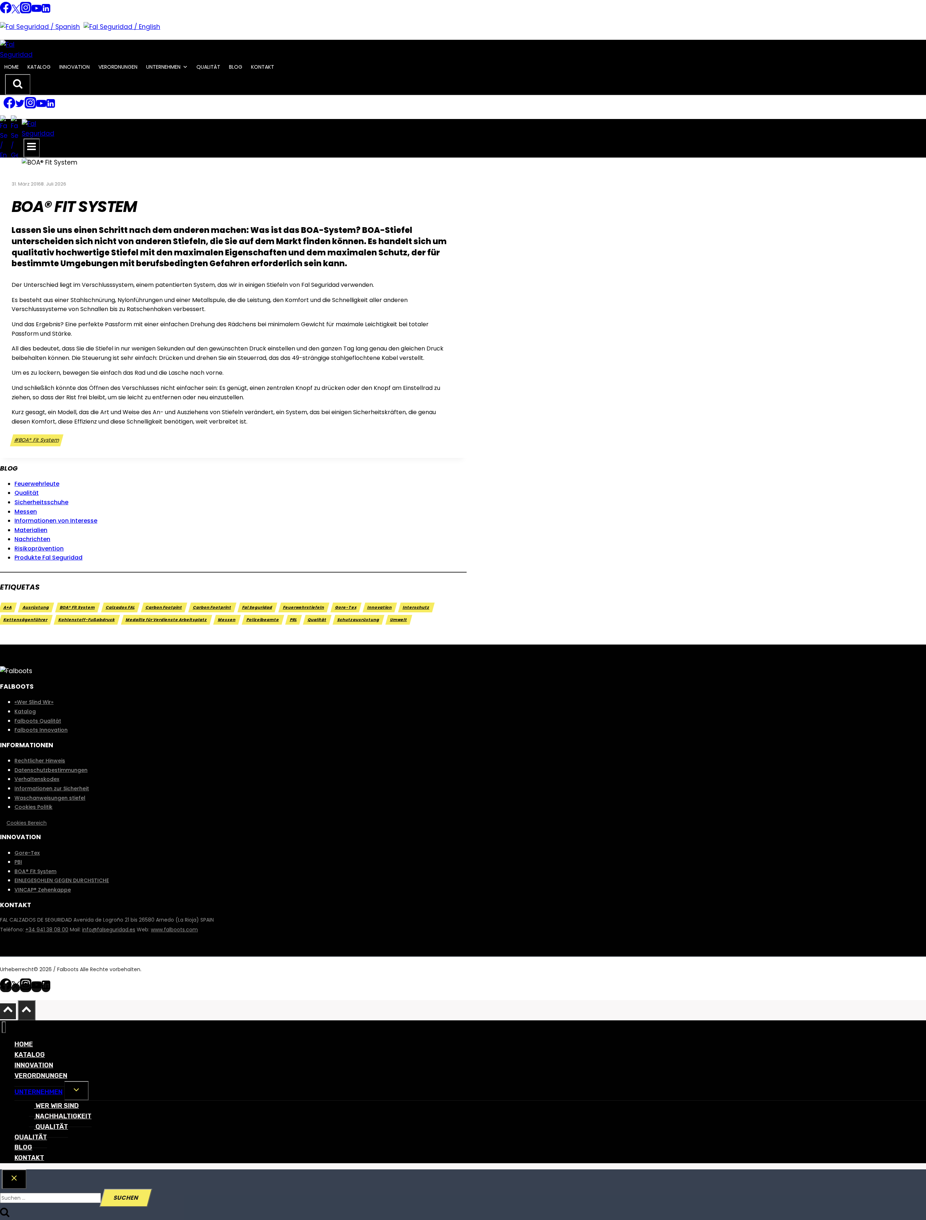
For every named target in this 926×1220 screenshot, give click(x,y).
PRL (293, 619)
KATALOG (39, 67)
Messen (25, 511)
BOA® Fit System (37, 440)
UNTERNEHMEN (163, 67)
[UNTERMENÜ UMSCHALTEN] (76, 1091)
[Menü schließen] (4, 1027)
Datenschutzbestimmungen (51, 770)
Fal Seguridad (257, 607)
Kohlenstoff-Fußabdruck (87, 619)
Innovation (380, 607)
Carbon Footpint (164, 607)
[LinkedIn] (46, 11)
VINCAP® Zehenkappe (42, 889)
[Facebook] (6, 11)
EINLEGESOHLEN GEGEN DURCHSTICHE (61, 880)
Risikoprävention (39, 548)
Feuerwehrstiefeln (304, 607)
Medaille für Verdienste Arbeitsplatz (166, 619)
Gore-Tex (346, 607)
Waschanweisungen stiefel (49, 798)
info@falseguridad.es (108, 929)
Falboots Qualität (37, 720)
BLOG (235, 67)
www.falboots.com (174, 929)
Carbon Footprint (212, 607)
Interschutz (416, 607)
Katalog (25, 711)
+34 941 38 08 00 (46, 929)
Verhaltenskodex (36, 779)
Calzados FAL (120, 607)
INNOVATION (74, 67)
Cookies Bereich (27, 822)
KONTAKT (262, 67)
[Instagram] (25, 11)
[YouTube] (36, 11)
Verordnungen (117, 67)
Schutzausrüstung (358, 619)
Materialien (30, 530)
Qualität (26, 493)
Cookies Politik (33, 807)
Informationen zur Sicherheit (51, 788)
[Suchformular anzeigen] (17, 84)
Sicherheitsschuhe (41, 502)
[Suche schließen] (14, 1179)
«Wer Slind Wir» (34, 702)
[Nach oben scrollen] (8, 1011)
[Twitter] (16, 11)
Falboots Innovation (41, 730)
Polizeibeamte (263, 619)
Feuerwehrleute (36, 484)
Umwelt (399, 619)
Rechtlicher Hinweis (39, 760)
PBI (18, 862)
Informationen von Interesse (55, 521)
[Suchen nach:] (51, 1198)
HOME (11, 67)
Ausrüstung (36, 607)
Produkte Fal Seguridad (48, 557)
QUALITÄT (208, 67)
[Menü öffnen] (32, 148)
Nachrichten (32, 539)
